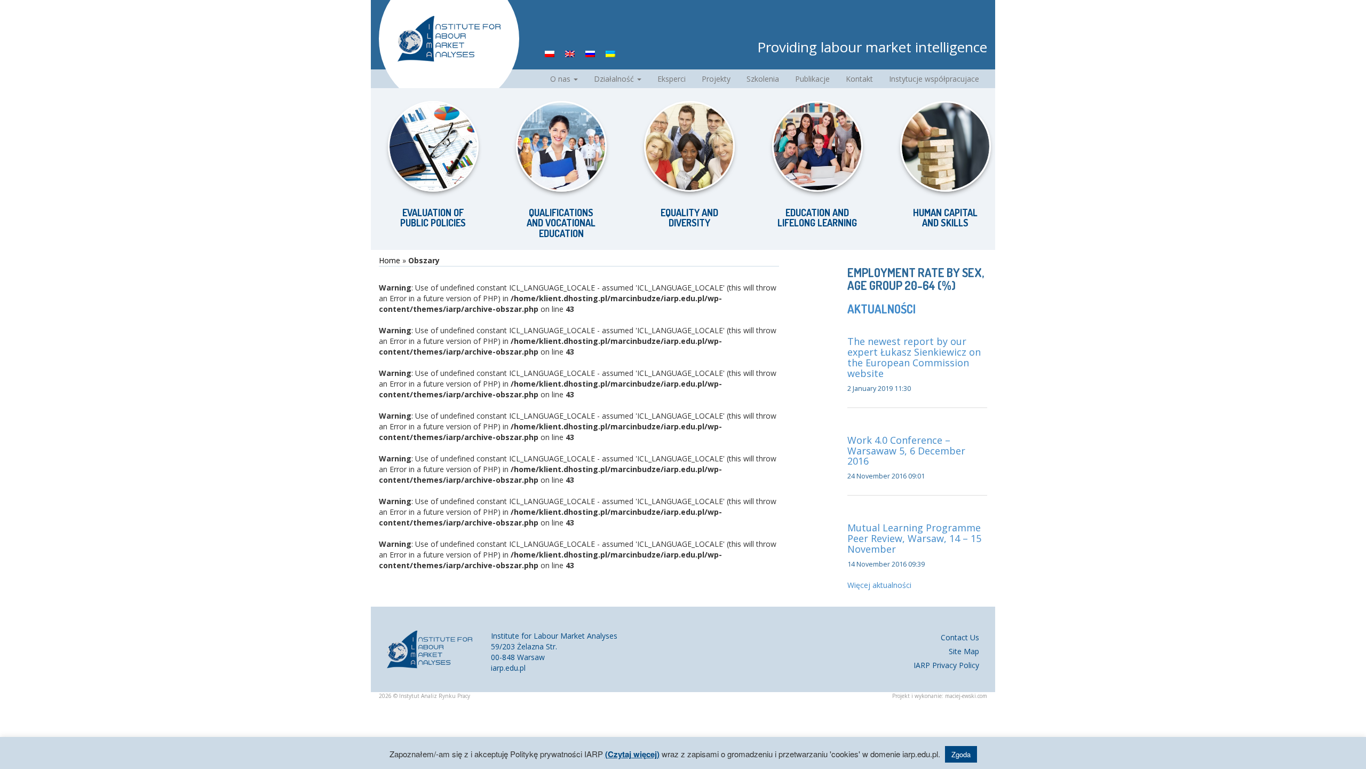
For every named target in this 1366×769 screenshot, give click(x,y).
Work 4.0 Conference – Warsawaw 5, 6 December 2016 (906, 451)
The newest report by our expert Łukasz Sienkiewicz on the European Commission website (914, 357)
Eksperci (671, 79)
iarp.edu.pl (508, 668)
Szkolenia (762, 79)
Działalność (615, 79)
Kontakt (859, 79)
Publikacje (812, 79)
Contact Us (960, 637)
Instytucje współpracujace (934, 79)
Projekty (716, 79)
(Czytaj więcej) (632, 754)
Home (389, 260)
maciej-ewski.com (966, 696)
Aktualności (881, 308)
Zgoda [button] (961, 754)
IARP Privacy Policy (946, 665)
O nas (561, 79)
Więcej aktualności (879, 585)
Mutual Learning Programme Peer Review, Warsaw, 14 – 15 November (914, 538)
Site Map (964, 651)
